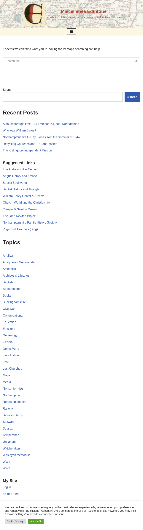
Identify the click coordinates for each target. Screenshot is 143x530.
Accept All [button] (35, 521)
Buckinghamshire (14, 302)
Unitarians (9, 441)
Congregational (13, 315)
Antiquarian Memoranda (19, 262)
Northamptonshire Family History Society (30, 222)
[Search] (136, 61)
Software (9, 421)
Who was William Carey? (19, 130)
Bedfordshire (11, 288)
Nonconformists (13, 388)
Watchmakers (12, 448)
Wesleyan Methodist (16, 455)
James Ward (11, 348)
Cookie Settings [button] (15, 521)
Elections (9, 328)
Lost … (7, 362)
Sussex (8, 428)
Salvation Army (13, 415)
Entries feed (11, 493)
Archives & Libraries (16, 275)
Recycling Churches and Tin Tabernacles (30, 143)
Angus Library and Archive (20, 176)
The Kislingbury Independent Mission (27, 150)
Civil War (9, 308)
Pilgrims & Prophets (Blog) (20, 229)
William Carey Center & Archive (24, 196)
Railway (8, 408)
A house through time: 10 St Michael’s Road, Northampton (41, 123)
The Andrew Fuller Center (20, 169)
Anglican (9, 255)
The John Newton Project (19, 216)
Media (7, 382)
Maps (6, 375)
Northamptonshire (14, 401)
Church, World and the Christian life (26, 202)
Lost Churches (12, 368)
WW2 (6, 468)
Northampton (11, 395)
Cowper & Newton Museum (21, 209)
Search (7, 89)
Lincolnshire (11, 355)
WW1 (6, 461)
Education (9, 322)
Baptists (8, 282)
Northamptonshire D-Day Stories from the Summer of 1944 (41, 137)
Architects (9, 268)
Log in (7, 487)
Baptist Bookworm (15, 182)
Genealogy (10, 335)
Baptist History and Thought (21, 189)
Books (7, 295)
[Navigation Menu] (71, 31)
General (8, 342)
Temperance (11, 435)
